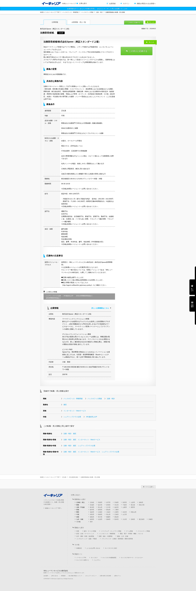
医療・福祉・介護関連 (105, 536)
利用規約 (63, 575)
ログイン (126, 3)
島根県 (100, 514)
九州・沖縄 (79, 519)
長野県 (133, 507)
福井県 (116, 507)
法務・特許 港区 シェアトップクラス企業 (79, 446)
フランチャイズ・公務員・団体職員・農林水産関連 (117, 539)
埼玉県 (116, 505)
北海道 (92, 502)
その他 (78, 522)
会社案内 (46, 575)
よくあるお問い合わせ (93, 548)
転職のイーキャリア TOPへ (53, 508)
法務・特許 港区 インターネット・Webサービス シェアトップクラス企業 (91, 452)
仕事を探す (83, 3)
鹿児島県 (141, 519)
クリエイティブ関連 (144, 531)
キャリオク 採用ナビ (82, 560)
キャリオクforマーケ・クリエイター (132, 557)
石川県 (108, 507)
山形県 (133, 502)
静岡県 (100, 509)
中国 (77, 514)
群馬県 (108, 505)
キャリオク (94, 557)
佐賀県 (100, 519)
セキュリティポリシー (91, 575)
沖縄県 (150, 519)
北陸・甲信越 (80, 507)
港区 (65, 405)
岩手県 (108, 502)
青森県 (100, 502)
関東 (77, 505)
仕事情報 (55, 22)
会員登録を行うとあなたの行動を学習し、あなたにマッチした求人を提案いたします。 (98, 9)
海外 (91, 522)
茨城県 (92, 505)
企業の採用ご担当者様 (105, 575)
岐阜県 (92, 509)
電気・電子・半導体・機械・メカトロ (131, 533)
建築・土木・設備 (122, 536)
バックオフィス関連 (87, 12)
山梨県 (125, 507)
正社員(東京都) (73, 477)
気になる (151, 22)
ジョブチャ (97, 560)
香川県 (100, 517)
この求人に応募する (134, 22)
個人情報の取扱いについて (75, 575)
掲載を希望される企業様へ (146, 3)
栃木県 (100, 505)
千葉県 (125, 505)
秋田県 (125, 502)
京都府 (100, 512)
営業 (77, 531)
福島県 (141, 502)
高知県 (116, 517)
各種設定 (79, 548)
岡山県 (108, 514)
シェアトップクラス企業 (72, 417)
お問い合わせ (54, 575)
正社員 (64, 477)
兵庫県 (116, 512)
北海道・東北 (80, 502)
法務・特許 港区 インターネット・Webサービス (82, 439)
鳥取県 (92, 514)
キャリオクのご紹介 (111, 548)
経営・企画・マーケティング (85, 533)
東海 (77, 509)
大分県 (125, 519)
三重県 (116, 509)
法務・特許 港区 (70, 433)
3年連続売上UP (91, 417)
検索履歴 (192, 305)
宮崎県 (133, 519)
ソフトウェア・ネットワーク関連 (111, 531)
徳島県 (92, 517)
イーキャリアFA (81, 557)
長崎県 (108, 519)
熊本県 (116, 519)
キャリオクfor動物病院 (109, 557)
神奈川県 (141, 505)
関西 (77, 512)
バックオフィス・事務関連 (70, 12)
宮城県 (116, 502)
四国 (77, 517)
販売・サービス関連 (90, 531)
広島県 (116, 514)
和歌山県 (133, 512)
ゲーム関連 (129, 531)
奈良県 (125, 512)
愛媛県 (108, 517)
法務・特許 (99, 12)
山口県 (125, 514)
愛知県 (108, 509)
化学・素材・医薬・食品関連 (85, 536)
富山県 (100, 507)
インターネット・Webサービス (75, 411)
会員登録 (112, 3)
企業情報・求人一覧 (79, 22)
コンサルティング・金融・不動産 (86, 539)
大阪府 (108, 512)
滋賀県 (92, 512)
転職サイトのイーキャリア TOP (50, 12)
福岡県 (92, 519)
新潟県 (92, 507)
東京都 (133, 505)
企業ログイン (117, 575)
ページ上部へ (149, 487)
